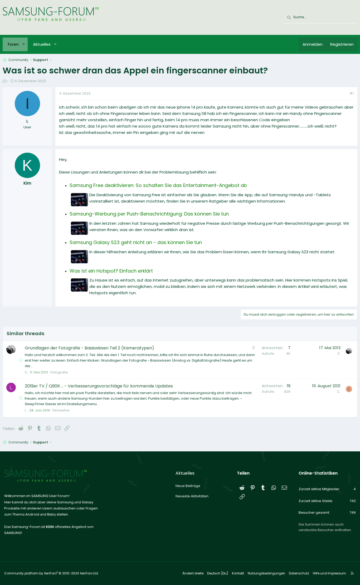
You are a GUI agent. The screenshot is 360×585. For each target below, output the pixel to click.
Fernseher (61, 410)
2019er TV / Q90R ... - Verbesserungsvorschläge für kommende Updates (99, 386)
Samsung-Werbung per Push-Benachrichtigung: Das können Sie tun (149, 213)
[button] (24, 44)
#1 (351, 93)
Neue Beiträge (188, 485)
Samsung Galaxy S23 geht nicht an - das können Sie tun (136, 242)
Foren (13, 44)
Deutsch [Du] (217, 573)
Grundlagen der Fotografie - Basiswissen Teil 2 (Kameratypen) (89, 348)
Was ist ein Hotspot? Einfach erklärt (111, 271)
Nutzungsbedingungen (266, 573)
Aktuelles (42, 44)
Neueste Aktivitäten (192, 496)
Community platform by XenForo (51, 573)
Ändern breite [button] (192, 573)
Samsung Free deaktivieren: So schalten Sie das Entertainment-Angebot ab (158, 185)
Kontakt (238, 573)
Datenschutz (299, 573)
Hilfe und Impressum (329, 573)
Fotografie (59, 372)
